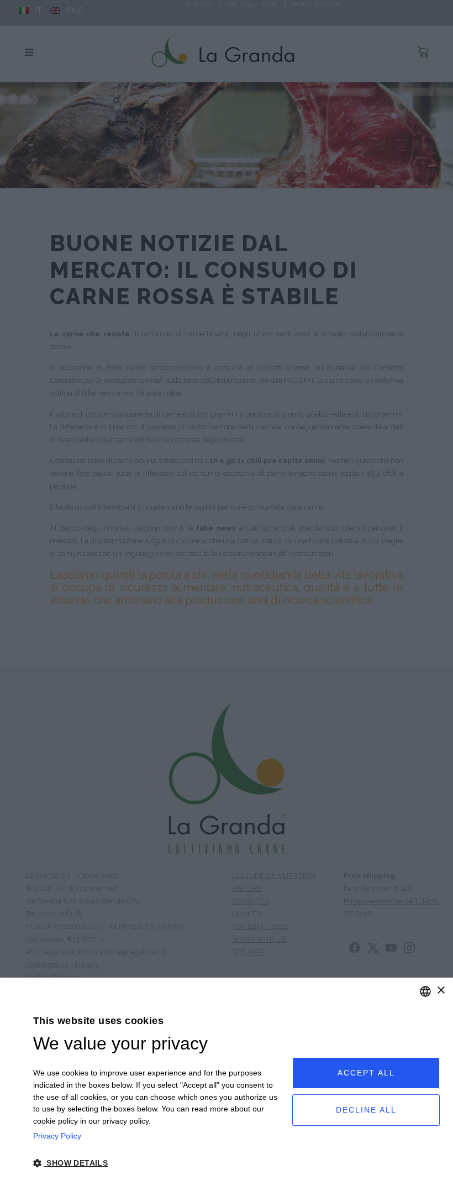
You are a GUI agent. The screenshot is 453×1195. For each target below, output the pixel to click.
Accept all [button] (366, 1072)
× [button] (440, 990)
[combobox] (425, 991)
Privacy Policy (57, 1135)
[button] (159, 1163)
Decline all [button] (366, 1109)
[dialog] (226, 1086)
